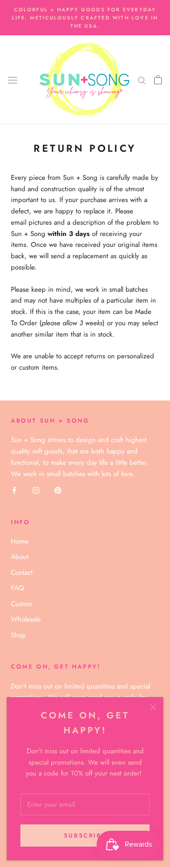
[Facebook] (14, 490)
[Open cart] (158, 79)
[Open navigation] (12, 79)
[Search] (142, 80)
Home (20, 541)
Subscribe (85, 835)
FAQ (17, 588)
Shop (18, 635)
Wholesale (26, 619)
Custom (22, 604)
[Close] (153, 707)
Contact (22, 573)
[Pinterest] (57, 490)
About (20, 557)
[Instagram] (36, 490)
